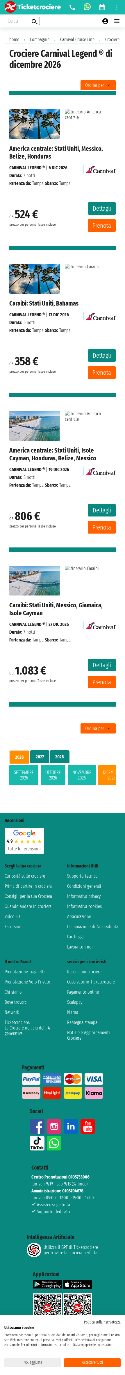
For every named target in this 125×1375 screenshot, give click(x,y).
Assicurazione (79, 916)
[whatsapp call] (87, 7)
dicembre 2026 (111, 775)
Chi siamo (13, 992)
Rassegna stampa (82, 1022)
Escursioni (14, 926)
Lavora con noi (80, 947)
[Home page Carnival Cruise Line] (101, 167)
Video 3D (12, 916)
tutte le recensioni (24, 849)
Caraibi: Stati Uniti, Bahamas (43, 303)
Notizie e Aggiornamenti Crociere (88, 1035)
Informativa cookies (84, 906)
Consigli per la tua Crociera (28, 896)
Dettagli (102, 208)
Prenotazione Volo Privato (27, 982)
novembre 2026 (81, 775)
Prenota (101, 225)
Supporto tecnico (82, 876)
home (14, 39)
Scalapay (74, 1002)
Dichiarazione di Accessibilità (92, 926)
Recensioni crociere (84, 972)
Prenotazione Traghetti (25, 972)
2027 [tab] (40, 757)
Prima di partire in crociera (28, 886)
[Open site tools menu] (116, 7)
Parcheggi (75, 937)
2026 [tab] (19, 757)
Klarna (72, 1012)
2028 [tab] (59, 757)
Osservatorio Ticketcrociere (91, 982)
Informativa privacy (84, 896)
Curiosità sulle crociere (25, 876)
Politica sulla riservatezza (102, 1322)
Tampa (38, 183)
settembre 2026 (24, 775)
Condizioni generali (84, 886)
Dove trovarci (16, 1002)
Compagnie (39, 39)
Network (12, 1012)
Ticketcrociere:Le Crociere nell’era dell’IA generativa (27, 1028)
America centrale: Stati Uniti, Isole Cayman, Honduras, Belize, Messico (52, 454)
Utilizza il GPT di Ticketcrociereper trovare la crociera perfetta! (71, 1250)
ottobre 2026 (53, 775)
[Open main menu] (116, 21)
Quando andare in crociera (28, 906)
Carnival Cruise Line (77, 39)
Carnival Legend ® (27, 167)
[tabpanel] (62, 776)
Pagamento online (83, 992)
